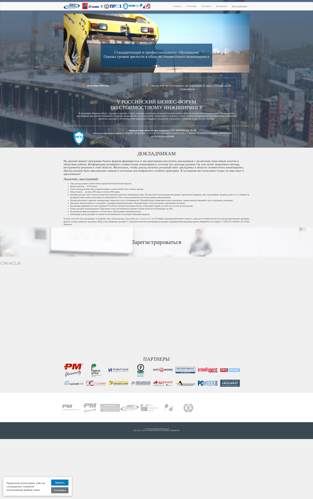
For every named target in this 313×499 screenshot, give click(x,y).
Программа (206, 6)
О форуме (177, 6)
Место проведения (239, 6)
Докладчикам (221, 6)
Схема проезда (187, 89)
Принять (60, 482)
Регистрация (191, 6)
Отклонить (60, 490)
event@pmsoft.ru (144, 219)
